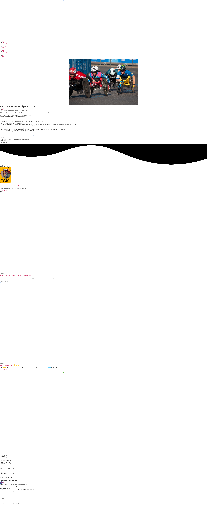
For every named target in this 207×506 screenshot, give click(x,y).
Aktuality (4, 46)
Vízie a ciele (4, 43)
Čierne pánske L (18, 503)
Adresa (1, 496)
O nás (3, 42)
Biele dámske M (4, 503)
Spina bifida (4, 45)
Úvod (3, 41)
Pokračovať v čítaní (4, 190)
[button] (0, 39)
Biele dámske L (11, 503)
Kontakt (3, 47)
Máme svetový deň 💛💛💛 (10, 365)
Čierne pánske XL (26, 503)
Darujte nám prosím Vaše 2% (10, 186)
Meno (1, 493)
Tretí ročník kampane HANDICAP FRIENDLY (15, 275)
